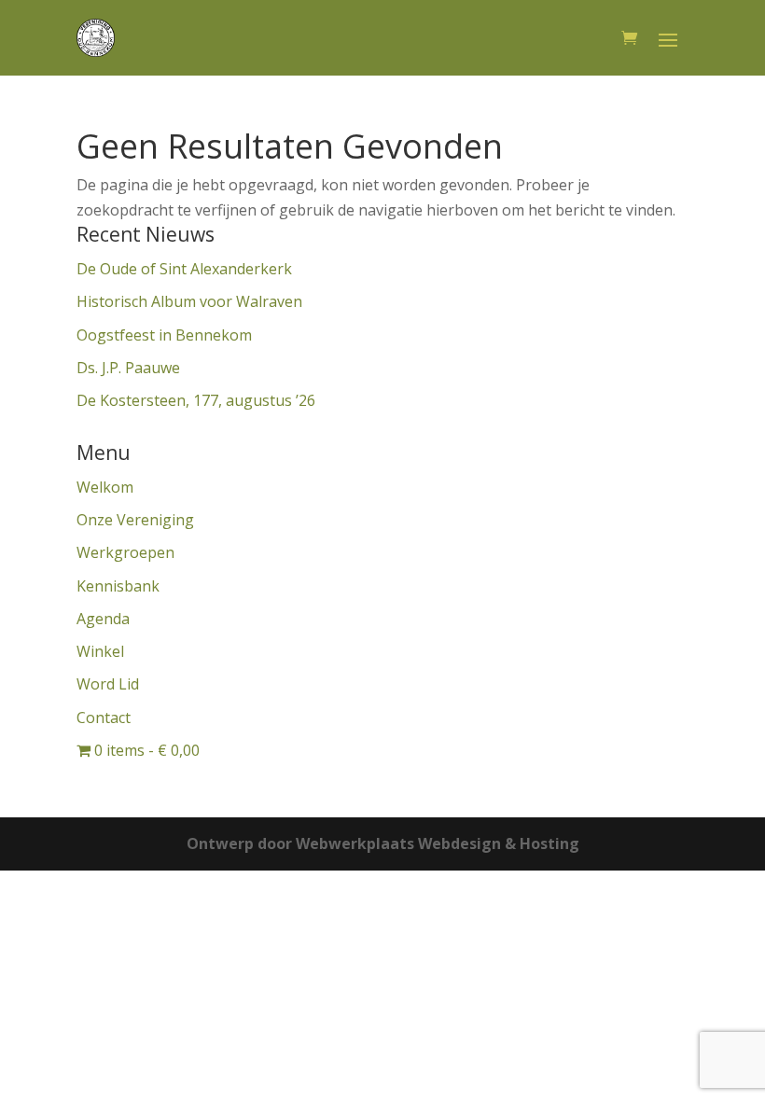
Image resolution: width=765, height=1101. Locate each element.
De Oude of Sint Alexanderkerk (184, 268)
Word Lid (107, 684)
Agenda (103, 618)
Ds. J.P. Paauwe (128, 367)
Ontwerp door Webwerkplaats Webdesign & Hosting (383, 843)
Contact (103, 717)
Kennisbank (118, 586)
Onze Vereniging (135, 519)
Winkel (100, 651)
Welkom (104, 487)
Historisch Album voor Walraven (189, 301)
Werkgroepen (125, 552)
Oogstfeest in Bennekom (164, 335)
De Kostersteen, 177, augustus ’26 (195, 400)
